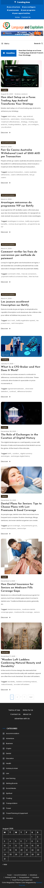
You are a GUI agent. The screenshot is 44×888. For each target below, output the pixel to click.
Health (4, 577)
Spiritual (9, 793)
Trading (5, 360)
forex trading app (27, 119)
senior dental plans (8, 528)
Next (30, 697)
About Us (27, 714)
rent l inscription (17, 323)
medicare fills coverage (23, 612)
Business (5, 652)
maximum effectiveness (10, 122)
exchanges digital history (20, 456)
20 (22, 850)
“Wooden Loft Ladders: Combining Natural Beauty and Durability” (21, 663)
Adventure (10, 738)
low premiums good (29, 526)
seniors (37, 612)
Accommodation (8, 143)
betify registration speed (25, 320)
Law (7, 773)
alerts (19, 116)
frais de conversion (29, 274)
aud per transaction (15, 172)
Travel (8, 808)
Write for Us (28, 710)
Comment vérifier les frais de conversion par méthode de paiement (19, 255)
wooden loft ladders (21, 684)
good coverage (14, 526)
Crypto (4, 90)
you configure (29, 7)
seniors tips (21, 528)
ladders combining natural (26, 682)
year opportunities (22, 13)
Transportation (11, 803)
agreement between (16, 389)
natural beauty (6, 684)
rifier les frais (33, 276)
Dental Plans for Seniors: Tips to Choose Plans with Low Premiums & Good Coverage (21, 507)
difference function (24, 391)
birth (9, 453)
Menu (6, 43)
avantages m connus (16, 221)
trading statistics (14, 124)
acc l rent (11, 320)
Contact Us (25, 17)
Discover (4, 132)
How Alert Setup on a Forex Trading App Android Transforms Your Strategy (18, 100)
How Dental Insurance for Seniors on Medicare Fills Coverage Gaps (17, 587)
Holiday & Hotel (12, 768)
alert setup (12, 116)
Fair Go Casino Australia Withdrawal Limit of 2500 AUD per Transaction (20, 153)
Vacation (9, 818)
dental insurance (14, 609)
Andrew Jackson (21, 94)
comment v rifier (14, 274)
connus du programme (17, 224)
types (24, 124)
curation (16, 453)
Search (37, 43)
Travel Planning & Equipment (17, 813)
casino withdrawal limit (19, 175)
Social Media (11, 788)
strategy (24, 122)
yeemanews (14, 10)
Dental (4, 496)
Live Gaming (10, 778)
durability (11, 682)
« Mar (5, 864)
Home (17, 17)
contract (12, 391)
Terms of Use (14, 710)
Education (10, 758)
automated (15, 119)
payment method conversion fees (14, 276)
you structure (14, 7)
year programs (29, 10)
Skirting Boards (11, 783)
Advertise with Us (22, 718)
